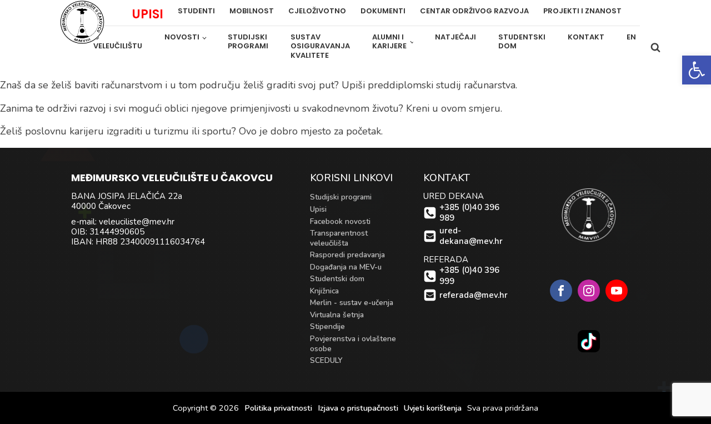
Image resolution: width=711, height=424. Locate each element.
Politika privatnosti (278, 408)
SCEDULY (326, 360)
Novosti (181, 37)
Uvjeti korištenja (433, 408)
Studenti (196, 11)
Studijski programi (248, 42)
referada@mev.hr (473, 295)
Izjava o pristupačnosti (358, 408)
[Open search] (655, 47)
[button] (696, 70)
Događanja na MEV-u (346, 267)
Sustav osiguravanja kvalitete (320, 46)
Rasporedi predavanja (347, 255)
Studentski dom (521, 42)
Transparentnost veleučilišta (339, 238)
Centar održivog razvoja (474, 11)
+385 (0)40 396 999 (469, 276)
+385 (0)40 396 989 (469, 213)
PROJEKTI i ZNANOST (582, 11)
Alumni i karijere (389, 42)
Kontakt (586, 37)
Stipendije (327, 326)
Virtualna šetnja (337, 315)
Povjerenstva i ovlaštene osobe (353, 343)
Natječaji (455, 37)
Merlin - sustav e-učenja (351, 302)
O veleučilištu (117, 42)
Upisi (318, 209)
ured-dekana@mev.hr (471, 236)
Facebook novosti (340, 221)
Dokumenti (382, 11)
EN (631, 37)
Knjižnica (324, 291)
